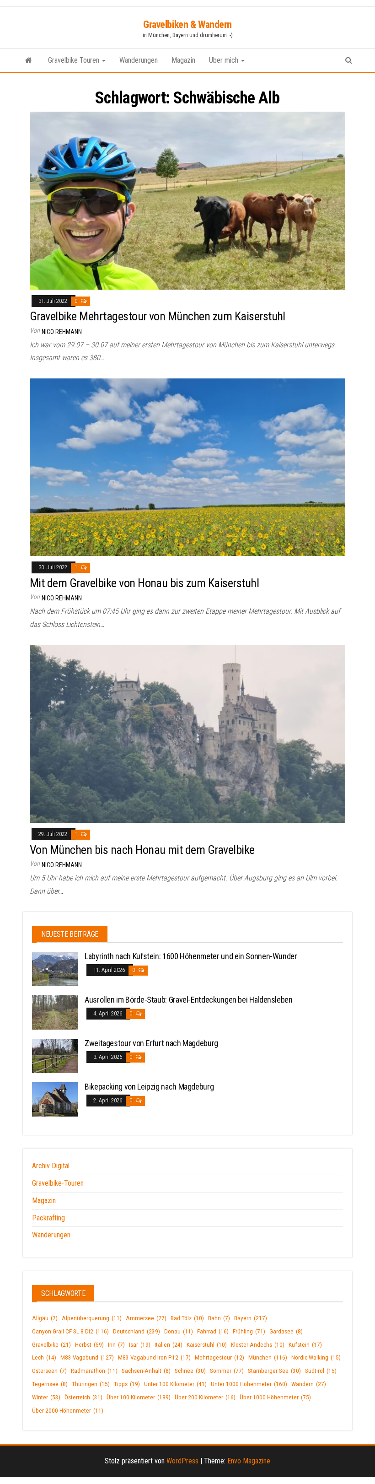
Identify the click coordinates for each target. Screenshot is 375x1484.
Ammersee (146, 1318)
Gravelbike (51, 1344)
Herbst (89, 1344)
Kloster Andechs (257, 1344)
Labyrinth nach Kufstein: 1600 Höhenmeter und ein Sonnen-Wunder (191, 956)
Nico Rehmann (62, 331)
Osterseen (49, 1370)
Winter (46, 1397)
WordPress (182, 1461)
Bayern (250, 1318)
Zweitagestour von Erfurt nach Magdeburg (151, 1043)
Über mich (224, 60)
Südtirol (321, 1370)
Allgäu (45, 1318)
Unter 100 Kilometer (175, 1384)
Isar (139, 1344)
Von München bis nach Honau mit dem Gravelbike (142, 850)
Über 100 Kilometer (139, 1397)
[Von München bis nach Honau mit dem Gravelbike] (187, 733)
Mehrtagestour (219, 1357)
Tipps (127, 1384)
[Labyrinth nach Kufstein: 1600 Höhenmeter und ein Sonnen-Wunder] (55, 968)
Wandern (308, 1384)
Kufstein (305, 1344)
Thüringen (91, 1384)
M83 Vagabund (87, 1357)
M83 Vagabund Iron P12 (154, 1357)
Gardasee (286, 1331)
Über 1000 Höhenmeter (275, 1397)
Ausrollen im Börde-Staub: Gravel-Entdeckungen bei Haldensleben (189, 999)
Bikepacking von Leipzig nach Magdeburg (149, 1086)
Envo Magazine (248, 1461)
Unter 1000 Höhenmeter (249, 1384)
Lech (44, 1357)
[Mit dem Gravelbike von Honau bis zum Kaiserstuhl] (187, 466)
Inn (116, 1344)
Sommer (227, 1370)
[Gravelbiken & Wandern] (28, 60)
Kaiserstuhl (207, 1344)
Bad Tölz (187, 1318)
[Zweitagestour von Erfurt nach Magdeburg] (55, 1055)
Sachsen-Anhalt (146, 1370)
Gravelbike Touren (74, 60)
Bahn (219, 1318)
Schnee (190, 1370)
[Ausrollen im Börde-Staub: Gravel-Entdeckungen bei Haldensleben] (55, 1012)
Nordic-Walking (316, 1357)
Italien (168, 1344)
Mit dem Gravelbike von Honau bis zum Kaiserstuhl (144, 583)
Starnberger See (274, 1370)
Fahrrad (213, 1331)
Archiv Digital (51, 1165)
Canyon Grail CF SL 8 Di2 (70, 1331)
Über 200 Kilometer (205, 1397)
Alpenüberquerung (92, 1318)
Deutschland (136, 1331)
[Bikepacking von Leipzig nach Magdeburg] (55, 1099)
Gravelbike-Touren (58, 1183)
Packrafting (48, 1218)
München (267, 1357)
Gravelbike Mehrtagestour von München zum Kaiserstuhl (157, 316)
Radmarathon (94, 1370)
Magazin (183, 60)
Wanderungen (138, 60)
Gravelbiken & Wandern (187, 24)
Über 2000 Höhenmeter (67, 1410)
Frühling (249, 1331)
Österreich (83, 1397)
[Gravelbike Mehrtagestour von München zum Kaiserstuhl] (187, 200)
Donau (178, 1331)
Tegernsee (50, 1384)
